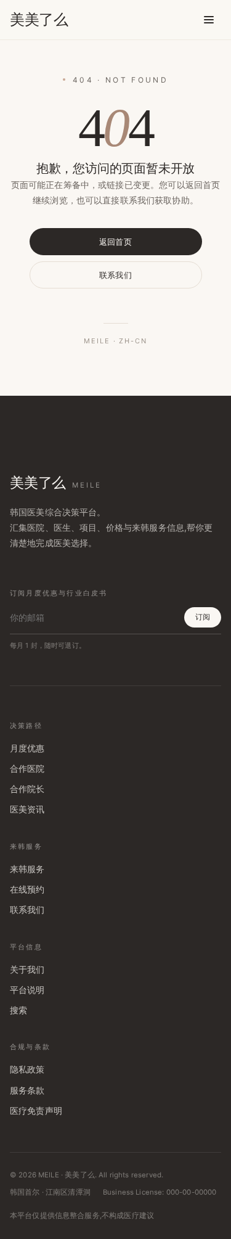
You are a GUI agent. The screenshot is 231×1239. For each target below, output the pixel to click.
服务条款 (27, 1090)
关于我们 (27, 970)
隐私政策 (27, 1069)
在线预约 (27, 889)
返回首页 (115, 242)
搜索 (18, 1010)
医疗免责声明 (36, 1111)
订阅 (202, 616)
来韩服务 (27, 869)
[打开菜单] (209, 19)
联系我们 (115, 275)
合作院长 (27, 789)
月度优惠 (27, 748)
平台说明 (27, 990)
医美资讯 (27, 809)
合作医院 (27, 769)
